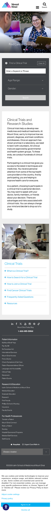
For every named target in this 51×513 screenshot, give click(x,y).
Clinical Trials (6, 372)
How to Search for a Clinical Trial (22, 277)
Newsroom (6, 375)
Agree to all (25, 505)
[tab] (25, 63)
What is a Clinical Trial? (18, 271)
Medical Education (8, 391)
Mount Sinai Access (9, 356)
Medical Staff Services (9, 436)
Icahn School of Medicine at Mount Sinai (16, 387)
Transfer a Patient (8, 419)
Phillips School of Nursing (10, 404)
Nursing (4, 429)
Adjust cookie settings (10, 494)
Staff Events (6, 439)
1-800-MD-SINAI (25, 331)
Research (5, 397)
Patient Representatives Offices (13, 365)
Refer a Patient (7, 426)
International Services (9, 352)
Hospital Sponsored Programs (12, 432)
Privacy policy (7, 498)
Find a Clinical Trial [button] (18, 63)
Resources (12, 303)
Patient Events (7, 378)
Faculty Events (7, 410)
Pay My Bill (5, 346)
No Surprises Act (8, 349)
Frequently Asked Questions (20, 297)
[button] (25, 80)
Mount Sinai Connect (9, 423)
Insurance (5, 407)
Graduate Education (9, 394)
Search (26, 97)
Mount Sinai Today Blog (25, 327)
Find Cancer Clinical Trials (24, 44)
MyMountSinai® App (9, 343)
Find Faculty (6, 400)
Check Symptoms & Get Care (12, 362)
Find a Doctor (6, 359)
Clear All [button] (41, 63)
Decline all (25, 510)
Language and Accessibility (11, 369)
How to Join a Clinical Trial (19, 284)
